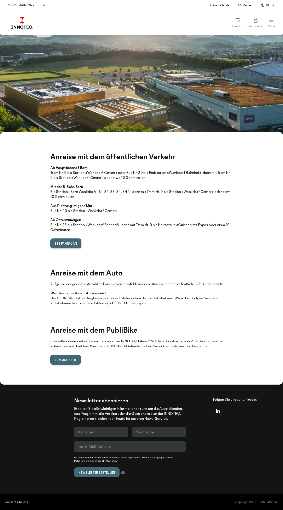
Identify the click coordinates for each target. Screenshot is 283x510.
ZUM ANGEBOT (65, 360)
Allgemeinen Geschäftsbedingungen (146, 457)
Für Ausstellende (219, 5)
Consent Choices (16, 502)
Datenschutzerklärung (85, 460)
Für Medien (245, 5)
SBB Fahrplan (66, 243)
